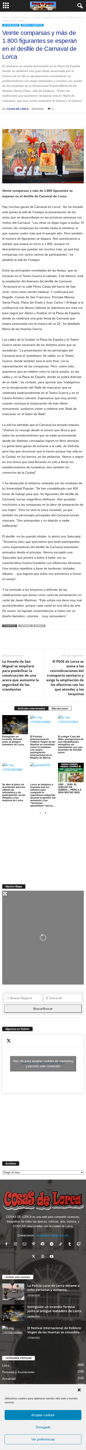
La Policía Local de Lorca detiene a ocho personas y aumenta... (53, 1287)
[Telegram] (47, 120)
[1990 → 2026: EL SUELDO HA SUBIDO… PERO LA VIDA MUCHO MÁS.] (71, 772)
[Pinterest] (26, 120)
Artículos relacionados (31, 708)
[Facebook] (6, 120)
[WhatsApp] (37, 120)
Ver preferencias (43, 1439)
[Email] (67, 120)
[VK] (77, 120)
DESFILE (39, 626)
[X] (16, 120)
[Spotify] (43, 1244)
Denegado (43, 1427)
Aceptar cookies (43, 1415)
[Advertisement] (35, 847)
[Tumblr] (70, 1244)
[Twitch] (79, 1244)
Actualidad (11, 25)
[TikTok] (61, 1244)
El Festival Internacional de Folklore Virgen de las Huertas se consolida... (54, 1330)
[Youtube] (52, 1256)
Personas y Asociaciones (18, 1372)
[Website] (43, 1256)
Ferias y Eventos (20, 17)
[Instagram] (16, 1244)
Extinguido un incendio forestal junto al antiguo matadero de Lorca (13, 740)
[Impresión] (57, 120)
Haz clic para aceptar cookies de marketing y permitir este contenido (43, 1063)
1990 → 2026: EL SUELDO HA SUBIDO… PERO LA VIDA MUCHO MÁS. (69, 788)
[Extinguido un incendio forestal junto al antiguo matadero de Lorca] (15, 724)
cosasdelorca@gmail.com (52, 1235)
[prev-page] (40, 813)
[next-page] (45, 813)
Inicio (5, 17)
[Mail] (25, 1244)
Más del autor (60, 708)
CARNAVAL (25, 626)
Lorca (5, 1365)
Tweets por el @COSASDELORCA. (43, 1063)
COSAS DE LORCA (18, 109)
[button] (79, 1390)
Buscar (43, 1008)
